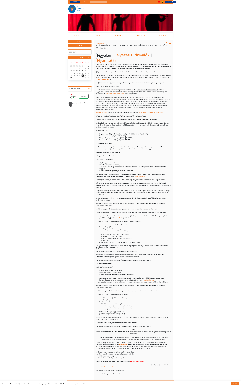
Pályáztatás (118, 35)
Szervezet (96, 35)
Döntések (141, 35)
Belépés (79, 41)
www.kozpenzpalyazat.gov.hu (115, 94)
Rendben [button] (235, 384)
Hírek (76, 35)
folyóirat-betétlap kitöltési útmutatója (150, 112)
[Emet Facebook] (156, 2)
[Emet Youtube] (159, 2)
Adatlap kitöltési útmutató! (104, 367)
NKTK (75, 2)
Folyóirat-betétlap (101, 112)
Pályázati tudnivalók (131, 55)
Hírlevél (170, 2)
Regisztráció (80, 45)
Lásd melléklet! (140, 176)
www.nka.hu (118, 218)
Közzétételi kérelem (103, 79)
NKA (83, 2)
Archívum (162, 35)
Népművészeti (100, 43)
